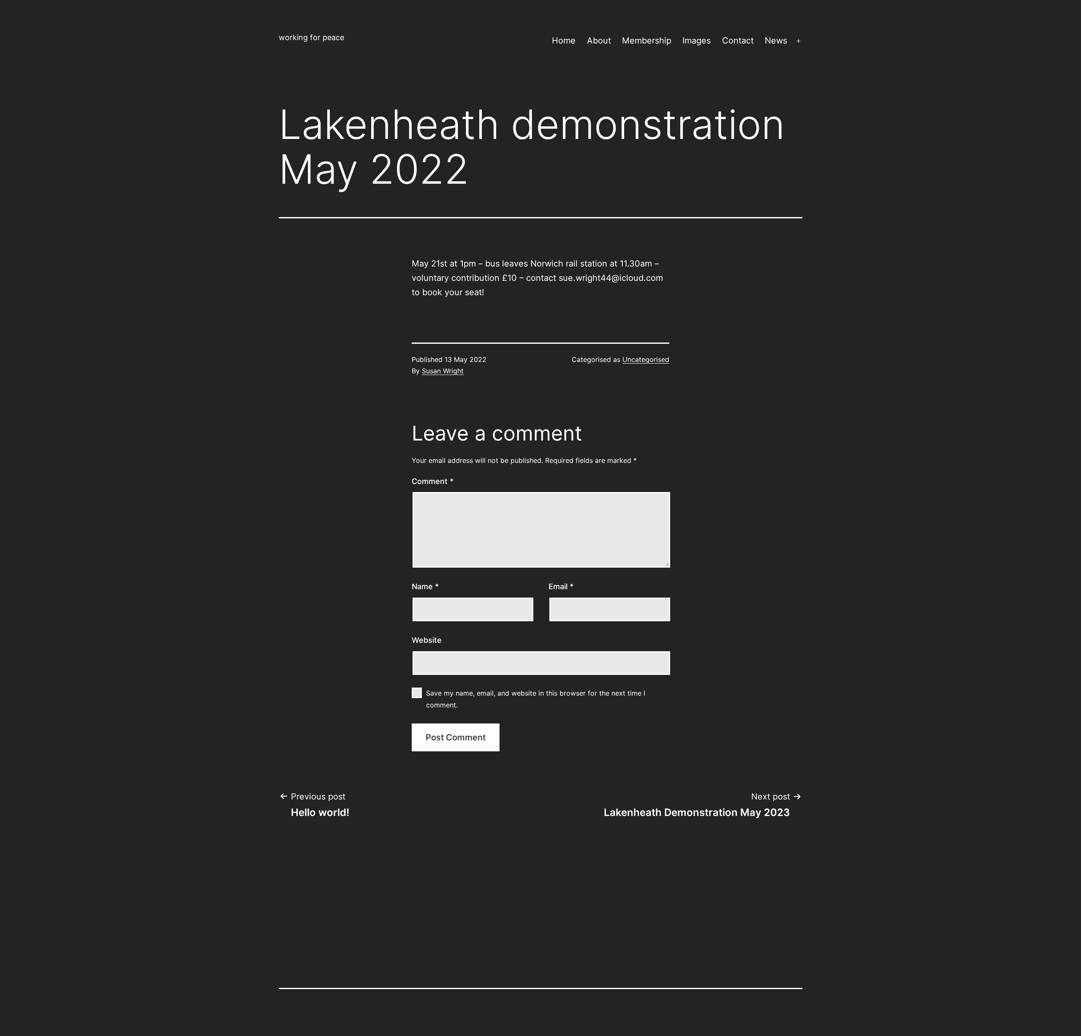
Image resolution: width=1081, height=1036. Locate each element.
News (776, 40)
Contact (738, 40)
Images (696, 40)
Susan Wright (443, 371)
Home (564, 40)
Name (425, 586)
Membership (646, 40)
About (599, 40)
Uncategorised (645, 359)
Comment (433, 481)
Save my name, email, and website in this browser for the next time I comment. (535, 699)
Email (561, 586)
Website (427, 640)
